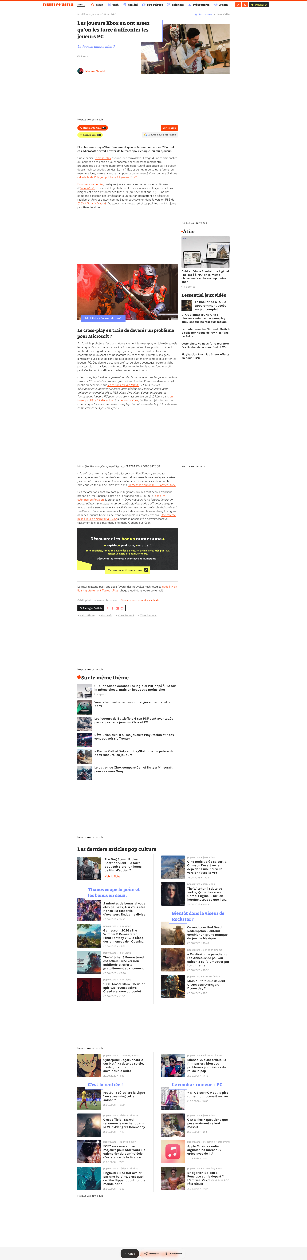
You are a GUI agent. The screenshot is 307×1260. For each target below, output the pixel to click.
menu (81, 4)
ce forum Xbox (129, 400)
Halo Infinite (87, 188)
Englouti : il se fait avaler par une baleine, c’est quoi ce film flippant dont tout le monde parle (124, 1178)
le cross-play (103, 158)
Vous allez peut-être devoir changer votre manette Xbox (132, 704)
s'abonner (261, 4)
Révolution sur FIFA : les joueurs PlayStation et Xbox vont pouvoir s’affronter (134, 736)
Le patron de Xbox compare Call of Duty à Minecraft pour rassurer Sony (133, 769)
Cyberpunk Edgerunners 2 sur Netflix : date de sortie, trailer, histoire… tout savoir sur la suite (123, 1065)
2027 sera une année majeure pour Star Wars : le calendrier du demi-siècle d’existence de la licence (124, 1151)
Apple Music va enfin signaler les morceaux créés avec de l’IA (204, 1149)
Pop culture (205, 14)
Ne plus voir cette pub (90, 119)
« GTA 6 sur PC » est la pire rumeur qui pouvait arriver (207, 1094)
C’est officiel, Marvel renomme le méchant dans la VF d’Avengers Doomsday (124, 1123)
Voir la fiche (112, 876)
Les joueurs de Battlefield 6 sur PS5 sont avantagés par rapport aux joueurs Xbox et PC (133, 720)
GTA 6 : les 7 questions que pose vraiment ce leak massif (207, 1123)
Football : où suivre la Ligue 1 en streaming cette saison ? (124, 1096)
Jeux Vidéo (223, 14)
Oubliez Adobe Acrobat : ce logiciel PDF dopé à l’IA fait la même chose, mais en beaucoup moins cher (135, 687)
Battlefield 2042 (106, 519)
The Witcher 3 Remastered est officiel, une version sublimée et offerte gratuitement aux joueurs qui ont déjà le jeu (123, 962)
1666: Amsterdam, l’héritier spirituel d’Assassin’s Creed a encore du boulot (124, 987)
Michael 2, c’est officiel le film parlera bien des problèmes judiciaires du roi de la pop (206, 1065)
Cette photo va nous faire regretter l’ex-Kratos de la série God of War (205, 345)
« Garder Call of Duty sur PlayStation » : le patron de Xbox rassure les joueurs (133, 753)
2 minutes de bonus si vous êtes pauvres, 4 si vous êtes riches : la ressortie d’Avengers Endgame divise (124, 909)
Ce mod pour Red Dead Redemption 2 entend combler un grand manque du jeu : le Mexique (207, 932)
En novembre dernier (90, 184)
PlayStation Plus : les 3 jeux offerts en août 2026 (205, 356)
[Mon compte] (238, 4)
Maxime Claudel (95, 71)
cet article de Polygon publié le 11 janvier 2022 (107, 177)
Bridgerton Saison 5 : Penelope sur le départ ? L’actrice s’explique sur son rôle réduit (208, 1178)
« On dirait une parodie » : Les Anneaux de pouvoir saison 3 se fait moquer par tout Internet (208, 959)
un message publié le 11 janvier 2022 (152, 485)
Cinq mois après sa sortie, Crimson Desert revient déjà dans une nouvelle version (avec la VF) (207, 867)
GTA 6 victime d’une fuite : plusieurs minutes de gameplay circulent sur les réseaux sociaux (204, 318)
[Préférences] (245, 4)
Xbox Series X (148, 615)
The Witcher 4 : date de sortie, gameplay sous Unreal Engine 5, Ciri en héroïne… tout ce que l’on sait (206, 894)
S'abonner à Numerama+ (125, 570)
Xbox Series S (126, 615)
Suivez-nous (169, 128)
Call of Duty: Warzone (91, 203)
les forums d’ (123, 385)
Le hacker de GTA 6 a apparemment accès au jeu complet (210, 305)
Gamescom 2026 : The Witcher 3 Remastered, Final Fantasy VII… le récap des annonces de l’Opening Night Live (123, 936)
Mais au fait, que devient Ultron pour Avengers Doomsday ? (206, 984)
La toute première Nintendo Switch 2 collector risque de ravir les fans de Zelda (205, 332)
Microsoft (106, 615)
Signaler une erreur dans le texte (140, 600)
